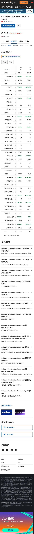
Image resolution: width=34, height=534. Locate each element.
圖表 (7, 41)
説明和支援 (21, 466)
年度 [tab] (4, 62)
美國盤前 (28, 7)
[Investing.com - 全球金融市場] (10, 2)
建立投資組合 (5, 466)
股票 (3, 7)
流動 (2, 462)
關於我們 (20, 459)
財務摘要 (3, 45)
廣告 (19, 462)
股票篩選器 (9, 7)
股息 (31, 45)
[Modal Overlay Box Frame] (16, 523)
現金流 (21, 45)
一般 (2, 41)
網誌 (2, 459)
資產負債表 (15, 45)
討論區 (27, 41)
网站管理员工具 (5, 470)
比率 (26, 45)
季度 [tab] (10, 62)
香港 (16, 7)
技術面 (21, 41)
